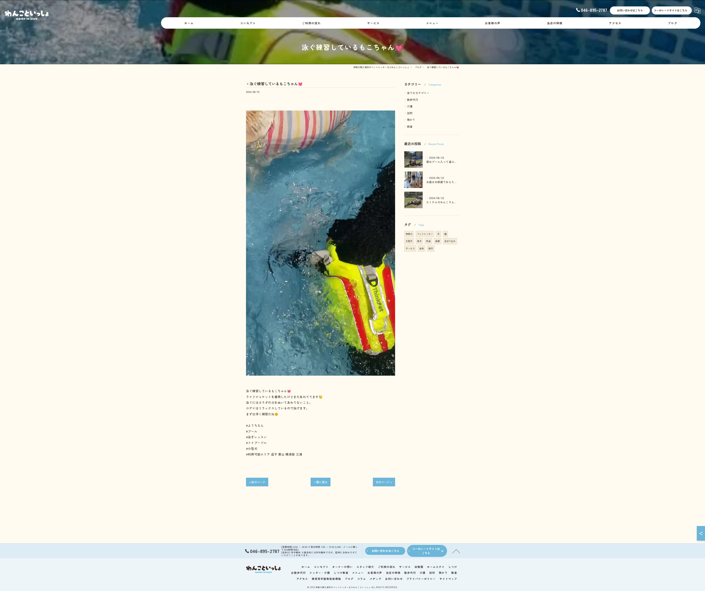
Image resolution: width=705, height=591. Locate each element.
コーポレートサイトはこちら (670, 10)
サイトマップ (448, 579)
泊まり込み (450, 241)
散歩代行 (412, 100)
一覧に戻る (321, 482)
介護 (410, 106)
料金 (428, 241)
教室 (410, 126)
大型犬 (409, 241)
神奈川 (409, 233)
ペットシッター (425, 233)
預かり (411, 120)
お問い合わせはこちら (630, 10)
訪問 (410, 113)
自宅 (421, 248)
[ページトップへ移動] (456, 551)
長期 (437, 241)
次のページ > (384, 482)
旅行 (431, 248)
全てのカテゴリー (418, 93)
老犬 (419, 241)
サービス (410, 248)
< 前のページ (257, 482)
